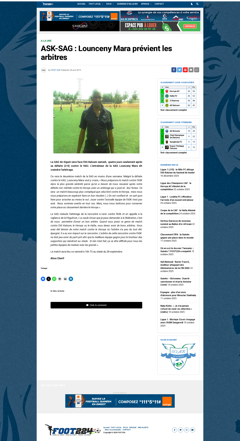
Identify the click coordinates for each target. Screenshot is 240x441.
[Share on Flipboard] (185, 69)
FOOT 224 (55, 70)
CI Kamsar (174, 101)
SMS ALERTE (143, 428)
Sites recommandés (113, 430)
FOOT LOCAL (95, 4)
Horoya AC (175, 91)
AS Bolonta (175, 131)
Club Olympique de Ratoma (177, 136)
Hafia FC (173, 96)
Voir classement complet (173, 110)
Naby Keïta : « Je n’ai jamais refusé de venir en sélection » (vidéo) (176, 309)
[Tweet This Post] (179, 69)
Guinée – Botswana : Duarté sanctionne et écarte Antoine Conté (175, 281)
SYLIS (109, 4)
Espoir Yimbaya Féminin (177, 147)
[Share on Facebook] (173, 69)
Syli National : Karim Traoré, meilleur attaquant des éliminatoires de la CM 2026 (174, 265)
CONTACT (159, 4)
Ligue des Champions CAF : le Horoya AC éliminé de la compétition (175, 186)
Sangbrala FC (176, 142)
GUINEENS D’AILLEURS (127, 4)
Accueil (81, 4)
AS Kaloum (175, 105)
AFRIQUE (145, 4)
